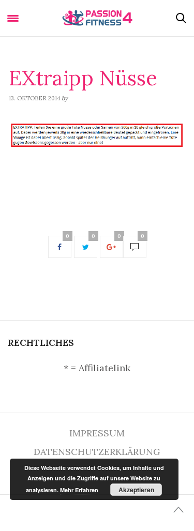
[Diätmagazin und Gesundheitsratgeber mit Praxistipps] (96, 18)
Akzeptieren (136, 489)
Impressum (97, 433)
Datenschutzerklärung (97, 452)
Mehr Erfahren (79, 490)
